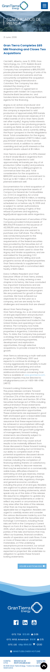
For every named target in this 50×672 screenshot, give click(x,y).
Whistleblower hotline (26, 651)
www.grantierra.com (34, 374)
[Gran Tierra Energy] (15, 6)
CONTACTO (6, 662)
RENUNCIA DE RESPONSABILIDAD (22, 662)
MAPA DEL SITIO (41, 662)
